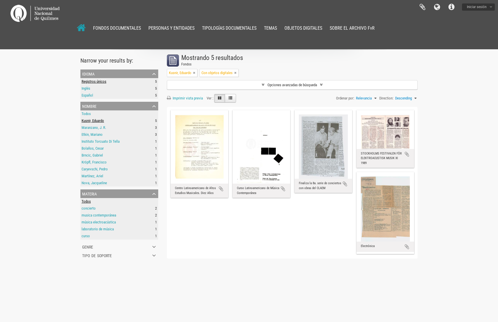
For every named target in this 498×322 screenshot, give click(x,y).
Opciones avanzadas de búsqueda (292, 85)
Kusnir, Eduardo (93, 120)
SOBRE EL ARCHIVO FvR (352, 28)
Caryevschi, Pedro (95, 169)
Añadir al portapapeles (221, 189)
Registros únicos (94, 81)
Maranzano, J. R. (94, 127)
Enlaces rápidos (451, 7)
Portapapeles (422, 7)
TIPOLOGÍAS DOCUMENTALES (229, 28)
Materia (89, 193)
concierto (89, 208)
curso (86, 236)
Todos (86, 114)
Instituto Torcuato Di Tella (101, 141)
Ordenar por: (345, 98)
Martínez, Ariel (92, 176)
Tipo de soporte (97, 255)
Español (87, 95)
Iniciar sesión (476, 7)
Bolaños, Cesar (93, 148)
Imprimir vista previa (187, 98)
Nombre (89, 105)
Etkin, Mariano (92, 134)
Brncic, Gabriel (92, 155)
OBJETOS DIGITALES (303, 28)
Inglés (86, 88)
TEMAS (270, 28)
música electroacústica (99, 222)
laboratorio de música (98, 229)
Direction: (386, 98)
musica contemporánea (99, 215)
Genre (87, 246)
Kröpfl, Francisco (94, 162)
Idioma (437, 7)
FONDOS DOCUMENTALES (117, 28)
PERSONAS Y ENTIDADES (171, 28)
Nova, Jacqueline (94, 183)
